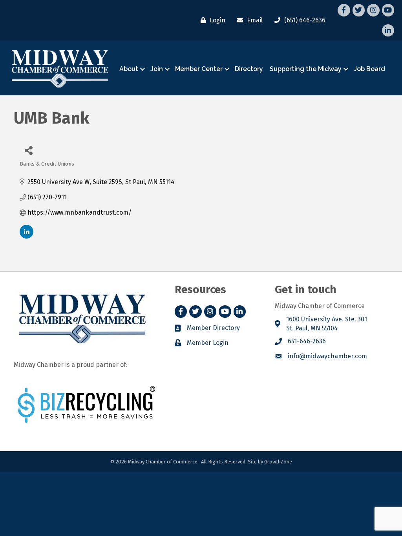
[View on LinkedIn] (26, 236)
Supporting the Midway (306, 69)
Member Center (199, 69)
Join (156, 69)
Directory (249, 69)
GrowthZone (278, 462)
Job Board (369, 69)
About (128, 69)
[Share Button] (28, 150)
